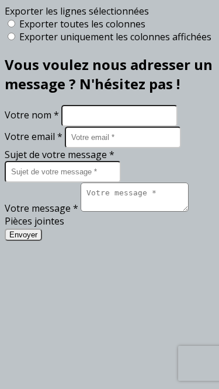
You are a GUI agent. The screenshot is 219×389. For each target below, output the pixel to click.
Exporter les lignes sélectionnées (77, 11)
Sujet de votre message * (59, 154)
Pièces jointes (34, 221)
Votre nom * (33, 114)
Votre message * (43, 208)
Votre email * (35, 136)
